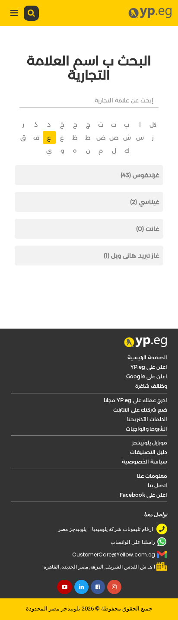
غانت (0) (147, 229)
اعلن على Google (146, 376)
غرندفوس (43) (140, 175)
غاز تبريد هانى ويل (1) (131, 255)
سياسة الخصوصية (144, 461)
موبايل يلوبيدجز (149, 442)
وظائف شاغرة (151, 386)
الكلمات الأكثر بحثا (147, 419)
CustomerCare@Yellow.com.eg (113, 554)
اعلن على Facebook (143, 495)
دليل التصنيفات (148, 452)
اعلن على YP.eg (148, 367)
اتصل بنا (157, 485)
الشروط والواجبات (146, 428)
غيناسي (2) (144, 202)
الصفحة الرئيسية (147, 357)
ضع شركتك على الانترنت (140, 409)
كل (152, 124)
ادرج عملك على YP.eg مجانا (135, 400)
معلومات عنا (152, 476)
